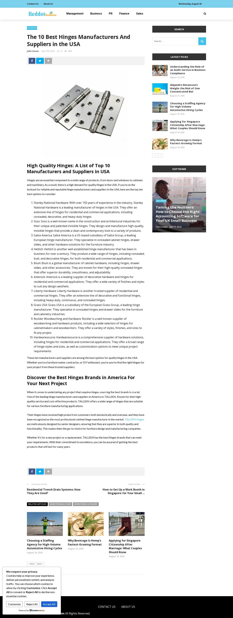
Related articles (37, 504)
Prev (32, 564)
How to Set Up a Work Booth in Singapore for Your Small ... (124, 491)
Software (161, 201)
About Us (48, 4)
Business (96, 13)
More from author (60, 504)
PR (110, 13)
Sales (139, 13)
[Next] (160, 155)
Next (39, 564)
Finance (124, 13)
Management (74, 13)
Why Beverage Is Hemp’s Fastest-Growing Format (85, 542)
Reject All (32, 604)
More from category (85, 504)
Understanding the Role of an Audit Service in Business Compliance (188, 70)
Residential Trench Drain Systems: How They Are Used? (54, 491)
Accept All (49, 604)
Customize (14, 604)
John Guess (33, 51)
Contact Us (32, 4)
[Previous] (154, 155)
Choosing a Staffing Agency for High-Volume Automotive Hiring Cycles (44, 544)
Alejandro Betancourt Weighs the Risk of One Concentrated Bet (185, 88)
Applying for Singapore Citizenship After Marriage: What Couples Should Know (125, 546)
